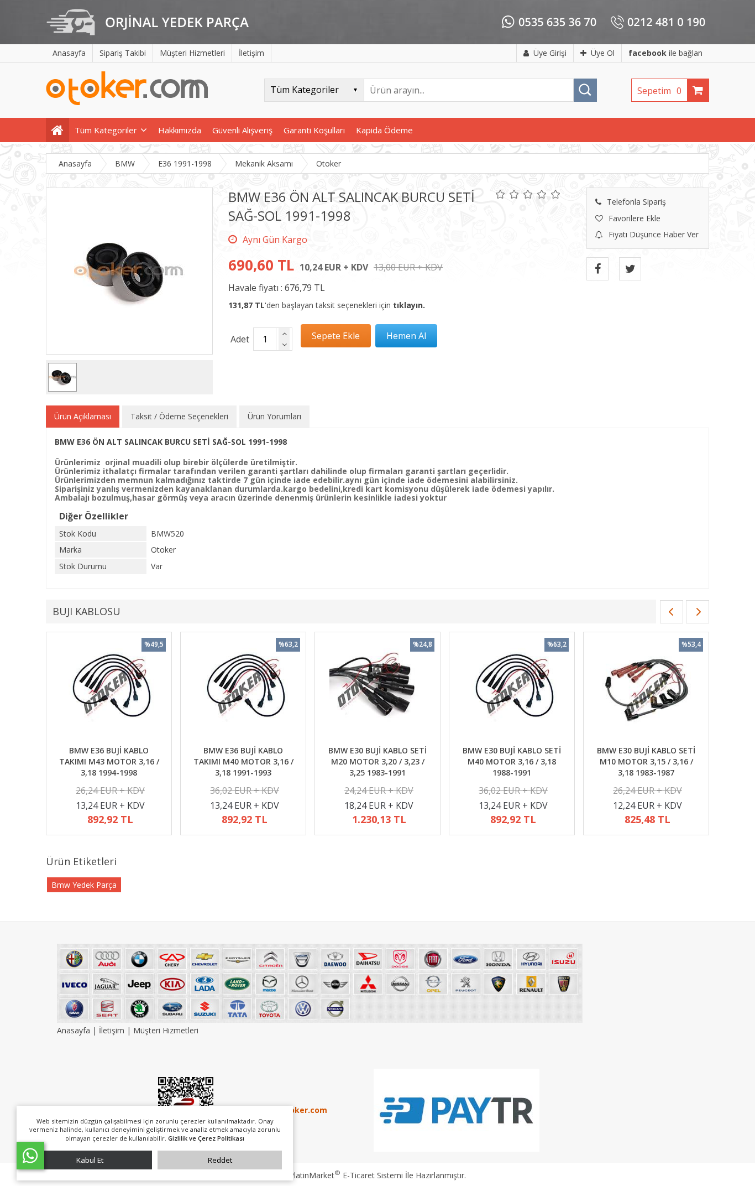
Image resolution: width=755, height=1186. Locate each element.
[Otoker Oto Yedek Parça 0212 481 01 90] (127, 102)
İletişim (112, 1030)
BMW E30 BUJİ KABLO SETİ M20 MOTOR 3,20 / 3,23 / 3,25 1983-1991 (377, 761)
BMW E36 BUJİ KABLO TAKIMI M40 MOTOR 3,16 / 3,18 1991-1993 (243, 761)
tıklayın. (409, 305)
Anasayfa (74, 1030)
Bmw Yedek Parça (84, 885)
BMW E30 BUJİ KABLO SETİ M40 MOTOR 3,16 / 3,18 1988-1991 (512, 761)
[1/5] (500, 194)
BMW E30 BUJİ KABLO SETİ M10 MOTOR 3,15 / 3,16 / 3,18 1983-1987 (646, 761)
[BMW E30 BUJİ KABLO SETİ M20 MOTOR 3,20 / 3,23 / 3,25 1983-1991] (377, 690)
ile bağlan (665, 53)
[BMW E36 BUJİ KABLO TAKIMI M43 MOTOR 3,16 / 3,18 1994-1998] (109, 690)
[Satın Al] (406, 336)
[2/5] (507, 194)
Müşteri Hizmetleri (165, 1030)
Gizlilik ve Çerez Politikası (206, 1138)
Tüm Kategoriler (106, 130)
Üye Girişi (550, 53)
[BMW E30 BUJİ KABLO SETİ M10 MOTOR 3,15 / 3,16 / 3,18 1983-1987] (646, 690)
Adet (239, 339)
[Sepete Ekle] (336, 336)
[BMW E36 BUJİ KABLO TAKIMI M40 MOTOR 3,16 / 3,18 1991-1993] (243, 690)
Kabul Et (89, 1160)
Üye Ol (603, 53)
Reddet (220, 1160)
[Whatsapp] (30, 1155)
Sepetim (659, 91)
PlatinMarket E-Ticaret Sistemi (346, 1175)
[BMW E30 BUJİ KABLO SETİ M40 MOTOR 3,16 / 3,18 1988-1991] (512, 690)
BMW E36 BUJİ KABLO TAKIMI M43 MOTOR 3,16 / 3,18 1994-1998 (109, 761)
